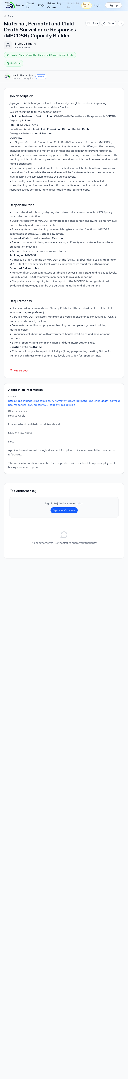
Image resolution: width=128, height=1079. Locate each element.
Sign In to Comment (64, 510)
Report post (21, 370)
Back (10, 16)
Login (97, 5)
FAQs (41, 5)
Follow (41, 76)
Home (20, 5)
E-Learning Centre (54, 5)
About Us (30, 5)
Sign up (113, 5)
